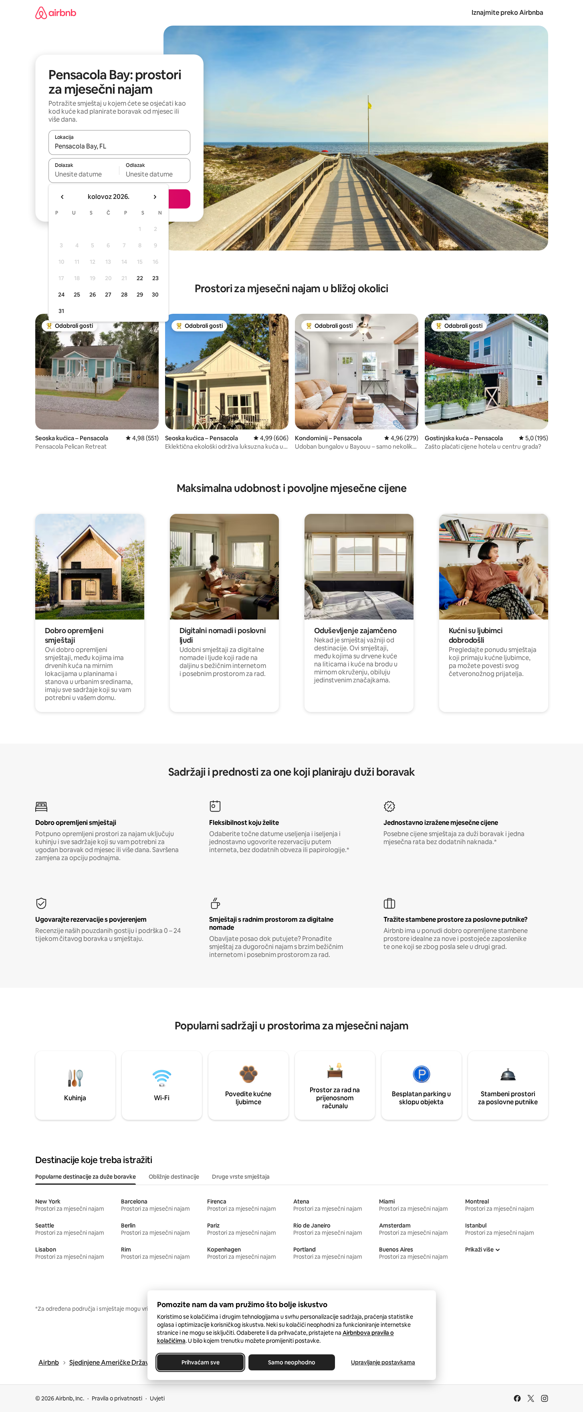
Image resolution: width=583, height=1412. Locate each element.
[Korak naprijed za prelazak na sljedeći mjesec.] (154, 197)
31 (61, 311)
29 (140, 294)
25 (77, 294)
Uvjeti (157, 1398)
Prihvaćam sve (200, 1362)
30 (155, 294)
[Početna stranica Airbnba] (55, 12)
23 (155, 278)
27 (108, 294)
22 (140, 278)
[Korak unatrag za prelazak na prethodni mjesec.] (62, 197)
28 (124, 294)
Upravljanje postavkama (383, 1362)
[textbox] (84, 174)
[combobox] (119, 146)
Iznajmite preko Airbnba (507, 12)
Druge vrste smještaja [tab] (241, 1176)
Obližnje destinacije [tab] (174, 1176)
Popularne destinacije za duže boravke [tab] (85, 1176)
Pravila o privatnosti (117, 1398)
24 (61, 294)
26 (92, 294)
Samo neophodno (291, 1362)
